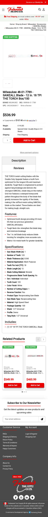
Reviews (19, 168)
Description (19, 160)
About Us (6, 463)
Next (43, 339)
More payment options (29, 152)
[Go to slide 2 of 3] (24, 391)
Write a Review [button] (26, 106)
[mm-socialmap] (32, 497)
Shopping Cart (30, 437)
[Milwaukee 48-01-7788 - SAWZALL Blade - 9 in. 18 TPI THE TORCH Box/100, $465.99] (35, 356)
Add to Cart (12, 385)
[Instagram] (21, 497)
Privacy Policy (8, 469)
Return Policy (7, 440)
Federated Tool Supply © (16, 503)
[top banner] (45, 2)
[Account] (43, 9)
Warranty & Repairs (10, 446)
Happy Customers (9, 449)
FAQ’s (5, 434)
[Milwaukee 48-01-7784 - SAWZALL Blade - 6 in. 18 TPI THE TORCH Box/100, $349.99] (12, 356)
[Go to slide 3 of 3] (26, 391)
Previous (38, 339)
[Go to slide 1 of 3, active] (22, 391)
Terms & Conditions (10, 443)
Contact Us (7, 466)
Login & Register (31, 434)
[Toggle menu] (3, 10)
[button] (24, 120)
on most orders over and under (25, 18)
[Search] (39, 9)
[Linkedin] (26, 497)
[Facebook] (15, 497)
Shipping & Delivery (10, 437)
